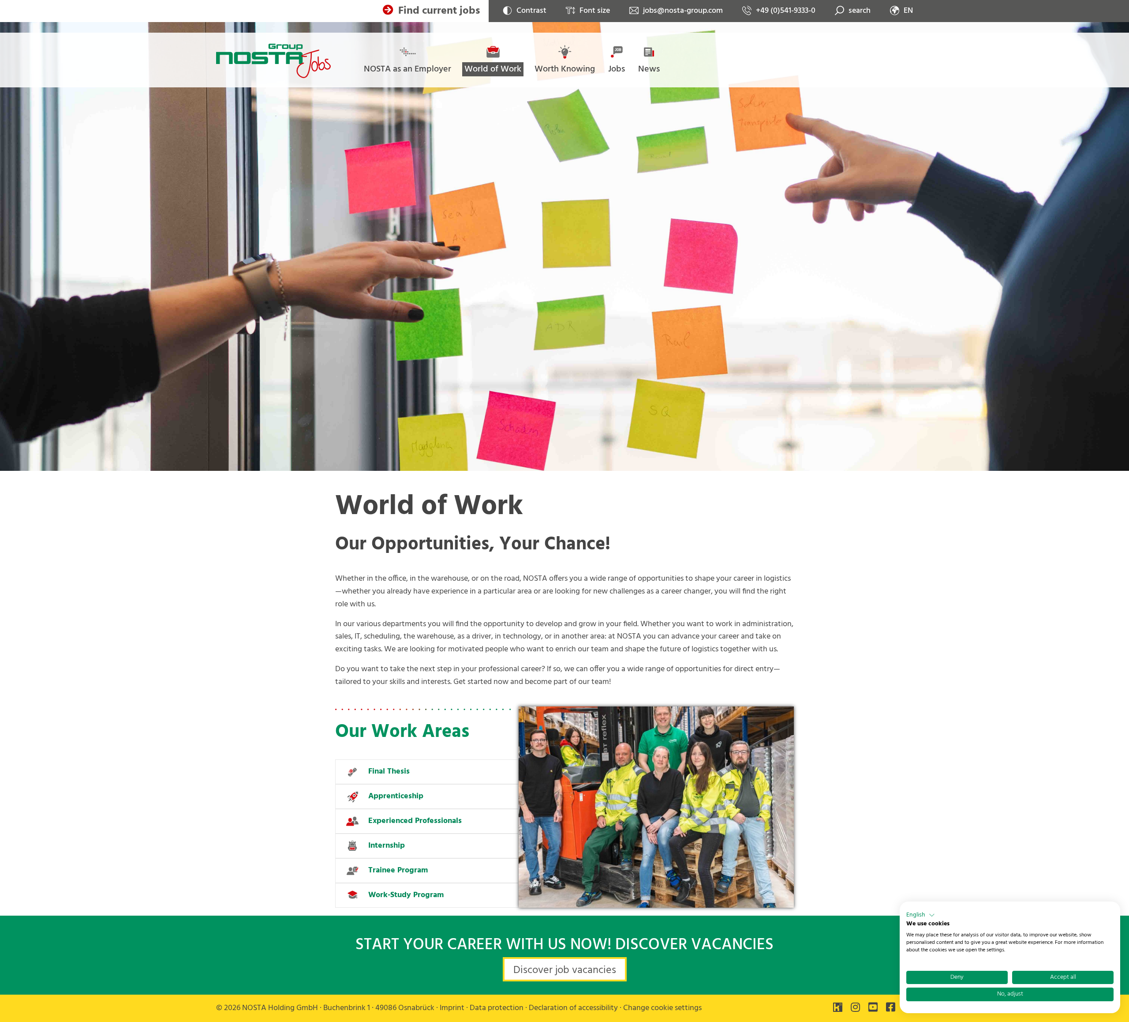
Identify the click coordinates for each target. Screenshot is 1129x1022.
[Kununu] (837, 1008)
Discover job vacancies (564, 970)
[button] (920, 915)
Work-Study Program (406, 895)
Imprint (452, 1008)
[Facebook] (890, 1008)
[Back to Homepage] (273, 61)
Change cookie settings (662, 1008)
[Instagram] (855, 1008)
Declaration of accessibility (573, 1008)
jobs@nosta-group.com (683, 11)
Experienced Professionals (415, 821)
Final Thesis (389, 771)
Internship (386, 845)
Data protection (496, 1008)
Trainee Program (398, 870)
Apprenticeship (395, 796)
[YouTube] (873, 1008)
